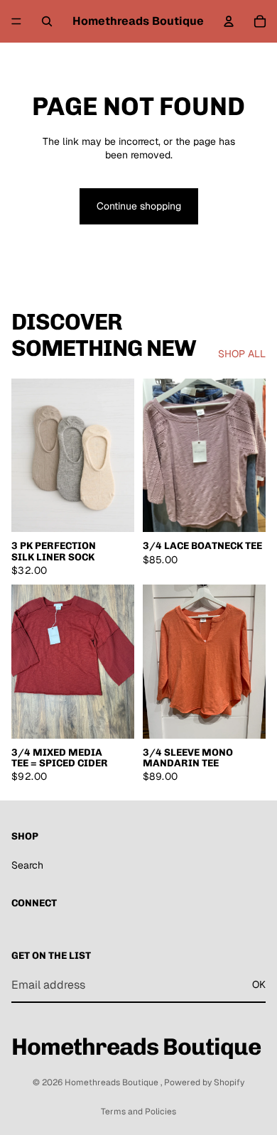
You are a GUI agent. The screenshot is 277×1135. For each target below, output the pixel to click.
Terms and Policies (138, 1111)
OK (259, 985)
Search (27, 865)
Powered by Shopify (204, 1082)
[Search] (47, 21)
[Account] (228, 21)
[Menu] (16, 21)
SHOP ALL (242, 353)
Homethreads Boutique (113, 1082)
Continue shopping (139, 206)
